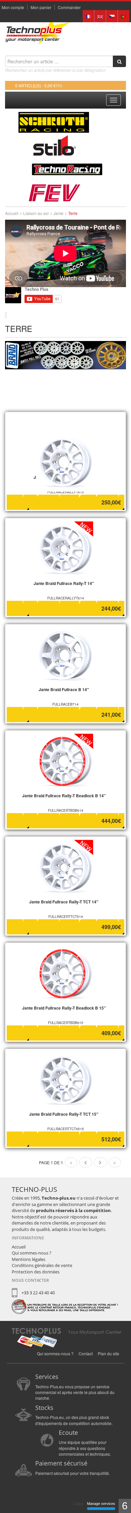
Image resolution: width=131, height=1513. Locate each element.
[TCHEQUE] (112, 16)
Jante (58, 213)
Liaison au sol (36, 213)
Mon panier (41, 7)
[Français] (88, 16)
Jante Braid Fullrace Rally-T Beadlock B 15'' (64, 1008)
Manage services (101, 1504)
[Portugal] (123, 16)
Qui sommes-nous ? (31, 1253)
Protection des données (35, 1272)
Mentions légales (28, 1259)
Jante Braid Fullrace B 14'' (64, 689)
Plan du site (108, 1353)
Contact (86, 1353)
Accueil (11, 213)
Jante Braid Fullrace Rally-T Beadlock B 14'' (64, 796)
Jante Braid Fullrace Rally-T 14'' (64, 583)
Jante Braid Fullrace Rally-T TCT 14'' (63, 902)
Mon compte (13, 7)
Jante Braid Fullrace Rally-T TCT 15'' (63, 1114)
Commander (69, 7)
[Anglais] (100, 16)
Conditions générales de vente (42, 1265)
